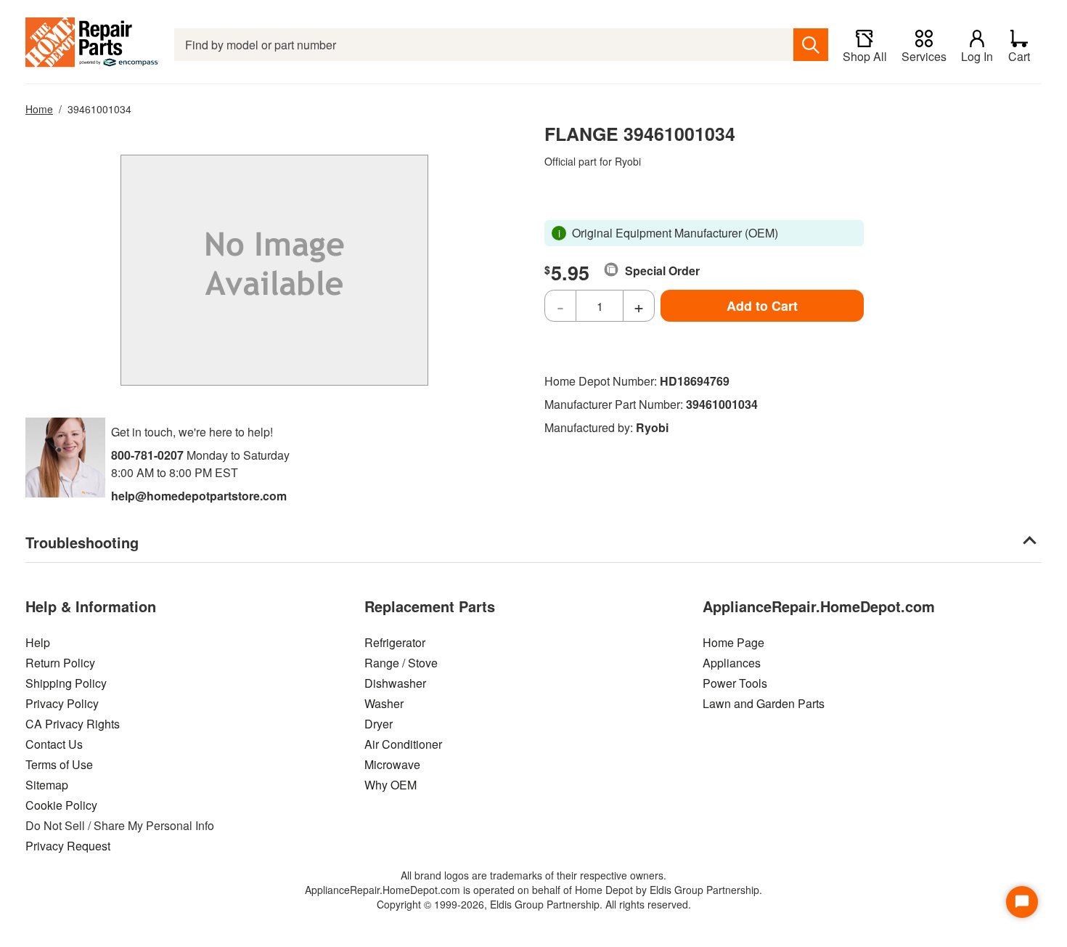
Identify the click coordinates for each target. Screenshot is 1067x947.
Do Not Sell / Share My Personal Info (119, 825)
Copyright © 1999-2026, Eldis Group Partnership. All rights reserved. (534, 904)
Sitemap (46, 784)
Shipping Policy (66, 683)
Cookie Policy (61, 805)
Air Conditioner (403, 744)
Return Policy (60, 662)
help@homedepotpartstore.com (199, 495)
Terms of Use (59, 764)
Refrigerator (394, 642)
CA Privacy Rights (72, 723)
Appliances (732, 662)
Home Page (733, 642)
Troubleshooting (82, 542)
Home (39, 109)
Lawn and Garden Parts (764, 703)
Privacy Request (67, 845)
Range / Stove (401, 662)
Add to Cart (762, 305)
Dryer (378, 723)
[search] (810, 44)
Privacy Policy (62, 703)
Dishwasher (395, 683)
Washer (384, 703)
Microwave (392, 764)
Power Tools (735, 683)
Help (37, 642)
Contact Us (54, 744)
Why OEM (390, 784)
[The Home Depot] (92, 44)
